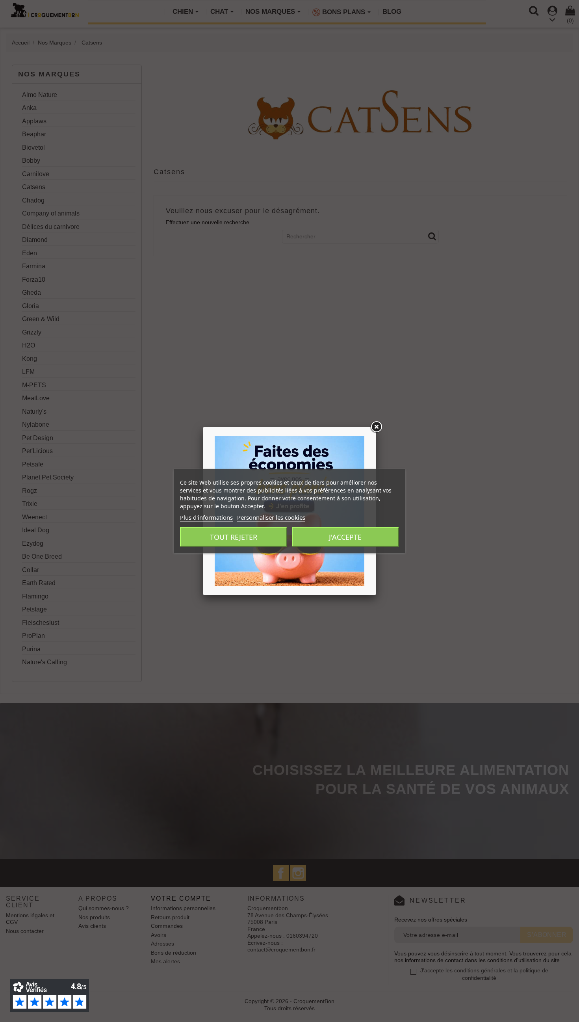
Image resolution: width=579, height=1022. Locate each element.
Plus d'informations (206, 517)
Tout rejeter (233, 537)
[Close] (376, 427)
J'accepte (345, 537)
